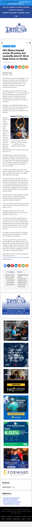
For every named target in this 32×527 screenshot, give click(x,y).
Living (29, 516)
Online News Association (10, 500)
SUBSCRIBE (21, 12)
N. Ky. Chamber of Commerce (12, 502)
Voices (28, 519)
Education (10, 516)
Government (17, 516)
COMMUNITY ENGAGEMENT (9, 12)
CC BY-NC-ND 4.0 (16, 513)
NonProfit (8, 519)
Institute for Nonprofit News (11, 498)
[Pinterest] (12, 67)
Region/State (16, 519)
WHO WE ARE (19, 10)
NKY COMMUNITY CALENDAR (14, 7)
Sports (13, 46)
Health (24, 516)
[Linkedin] (16, 67)
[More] (26, 67)
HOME (4, 7)
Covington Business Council (11, 504)
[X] (8, 67)
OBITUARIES (26, 7)
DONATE (27, 12)
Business (3, 516)
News (3, 519)
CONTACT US (12, 10)
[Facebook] (5, 67)
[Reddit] (19, 67)
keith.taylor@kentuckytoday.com (13, 257)
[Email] (23, 67)
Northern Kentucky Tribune (10, 509)
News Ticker (6, 46)
